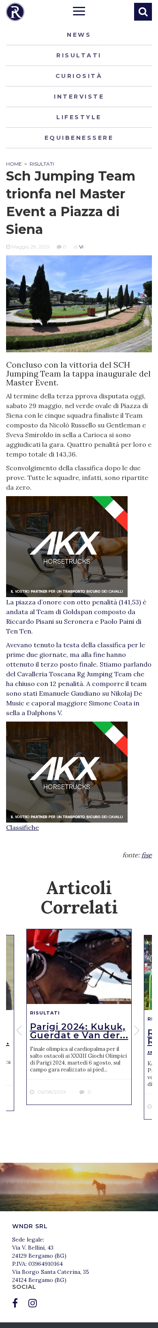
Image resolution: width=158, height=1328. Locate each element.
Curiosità (79, 76)
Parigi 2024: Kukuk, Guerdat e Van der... (79, 1031)
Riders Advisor (15, 12)
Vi (81, 247)
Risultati (79, 55)
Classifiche (22, 827)
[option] (79, 1017)
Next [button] (138, 1031)
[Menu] (79, 12)
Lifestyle (79, 117)
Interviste (79, 96)
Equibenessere (79, 137)
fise (146, 855)
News (79, 34)
